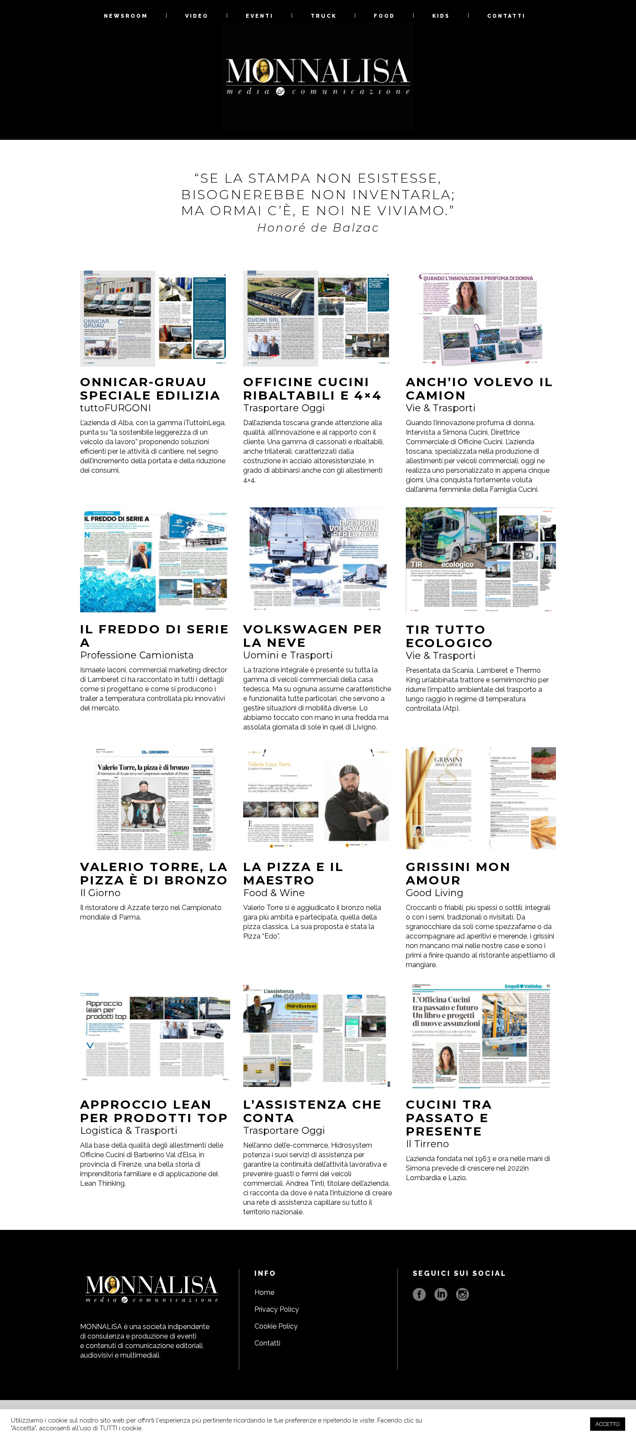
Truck (324, 16)
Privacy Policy (276, 1309)
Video (197, 16)
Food (384, 16)
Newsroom (126, 16)
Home (264, 1292)
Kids (441, 16)
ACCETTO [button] (607, 1424)
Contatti (506, 16)
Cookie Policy (276, 1326)
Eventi (259, 16)
